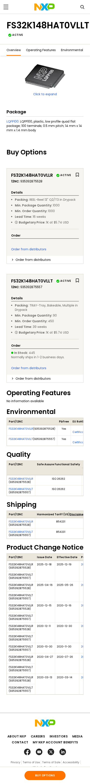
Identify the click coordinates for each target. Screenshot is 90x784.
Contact (20, 742)
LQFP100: (13, 121)
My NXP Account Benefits (55, 742)
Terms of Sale (51, 762)
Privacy (15, 762)
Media (77, 736)
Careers (38, 736)
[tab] (45, 260)
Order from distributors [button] (33, 260)
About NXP (16, 736)
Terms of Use (31, 762)
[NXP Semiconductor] (44, 7)
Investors (59, 736)
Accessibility (71, 762)
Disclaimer (77, 514)
